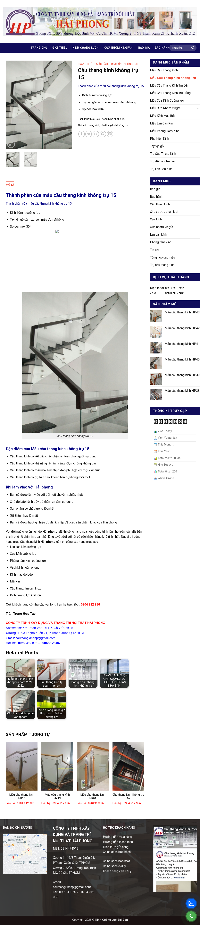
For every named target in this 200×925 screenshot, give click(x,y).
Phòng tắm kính (160, 242)
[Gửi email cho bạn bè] (96, 134)
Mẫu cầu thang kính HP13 (57, 796)
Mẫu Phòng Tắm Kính (164, 131)
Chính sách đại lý (114, 866)
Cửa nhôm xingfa (117, 47)
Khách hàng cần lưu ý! (117, 871)
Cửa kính (156, 219)
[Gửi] (193, 48)
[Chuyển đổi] (197, 108)
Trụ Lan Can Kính (161, 169)
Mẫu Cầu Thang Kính (164, 70)
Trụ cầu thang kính (162, 265)
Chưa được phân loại (164, 212)
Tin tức (154, 250)
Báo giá (144, 47)
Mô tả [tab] (10, 184)
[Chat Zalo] (191, 903)
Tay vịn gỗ (157, 146)
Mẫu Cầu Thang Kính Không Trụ (173, 78)
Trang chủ (39, 47)
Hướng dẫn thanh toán (118, 842)
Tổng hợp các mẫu (162, 257)
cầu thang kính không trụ (114, 125)
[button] (11, 144)
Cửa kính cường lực (23, 554)
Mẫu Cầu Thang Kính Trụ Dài (169, 85)
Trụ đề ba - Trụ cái (162, 161)
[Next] (65, 105)
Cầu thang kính (160, 204)
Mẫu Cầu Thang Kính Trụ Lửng (170, 93)
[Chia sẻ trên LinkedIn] (110, 134)
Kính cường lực (84, 47)
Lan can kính (158, 234)
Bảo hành (162, 47)
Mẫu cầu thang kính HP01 (92, 796)
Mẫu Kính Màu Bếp (163, 116)
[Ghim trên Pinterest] (103, 134)
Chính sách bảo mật (116, 861)
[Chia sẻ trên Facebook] (81, 134)
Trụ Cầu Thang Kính (163, 154)
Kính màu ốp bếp (21, 574)
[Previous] (12, 105)
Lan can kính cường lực (25, 547)
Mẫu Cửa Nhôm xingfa (165, 108)
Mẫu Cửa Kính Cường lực (167, 100)
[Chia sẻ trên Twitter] (88, 134)
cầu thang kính (91, 125)
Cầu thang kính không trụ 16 (128, 796)
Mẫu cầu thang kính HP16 (21, 796)
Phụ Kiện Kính (159, 138)
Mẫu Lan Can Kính (162, 123)
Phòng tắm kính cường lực (28, 561)
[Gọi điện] (191, 916)
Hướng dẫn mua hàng (117, 837)
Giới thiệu (59, 47)
